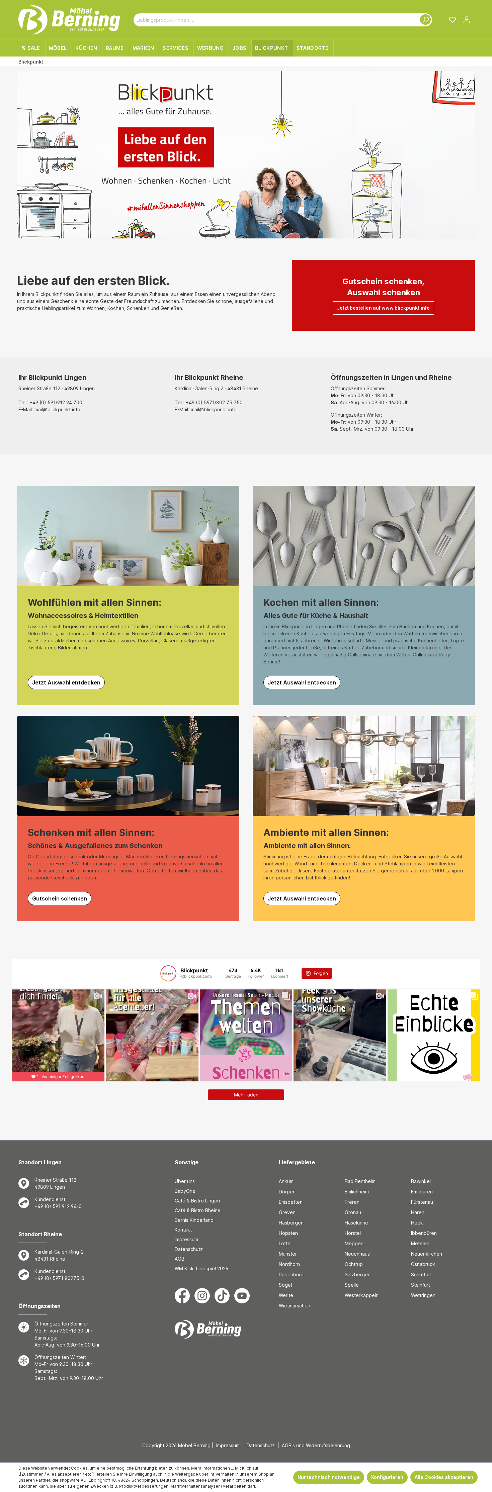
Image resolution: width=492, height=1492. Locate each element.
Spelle (352, 1285)
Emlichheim (357, 1191)
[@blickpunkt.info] (168, 973)
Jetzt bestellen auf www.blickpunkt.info (383, 308)
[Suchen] (424, 19)
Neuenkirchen (426, 1254)
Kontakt (183, 1230)
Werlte (286, 1295)
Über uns (185, 1181)
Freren (352, 1202)
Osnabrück (423, 1264)
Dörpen (287, 1191)
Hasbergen (291, 1222)
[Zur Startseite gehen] (69, 19)
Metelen (420, 1243)
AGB (179, 1259)
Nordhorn (289, 1264)
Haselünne (356, 1222)
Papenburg (291, 1274)
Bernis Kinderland (194, 1220)
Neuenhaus (357, 1254)
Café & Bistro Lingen (197, 1200)
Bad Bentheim (360, 1181)
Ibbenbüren (424, 1233)
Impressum (186, 1239)
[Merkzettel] (452, 19)
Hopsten (288, 1233)
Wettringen (423, 1295)
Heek (417, 1222)
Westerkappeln (362, 1295)
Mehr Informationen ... (212, 1468)
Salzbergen (358, 1274)
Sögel (285, 1285)
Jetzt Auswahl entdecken (66, 682)
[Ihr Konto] (467, 19)
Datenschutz (189, 1249)
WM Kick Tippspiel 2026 (201, 1268)
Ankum (286, 1181)
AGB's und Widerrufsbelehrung (316, 1445)
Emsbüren (422, 1191)
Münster (288, 1254)
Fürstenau (422, 1202)
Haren (417, 1212)
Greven (287, 1212)
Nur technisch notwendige (329, 1477)
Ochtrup (354, 1264)
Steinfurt (420, 1285)
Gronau (353, 1212)
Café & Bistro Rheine (198, 1210)
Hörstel (353, 1233)
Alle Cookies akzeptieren (444, 1477)
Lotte (285, 1243)
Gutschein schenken (59, 898)
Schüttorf (421, 1274)
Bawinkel (421, 1181)
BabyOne (185, 1191)
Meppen (354, 1243)
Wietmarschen (294, 1305)
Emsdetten (291, 1202)
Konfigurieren (387, 1477)
